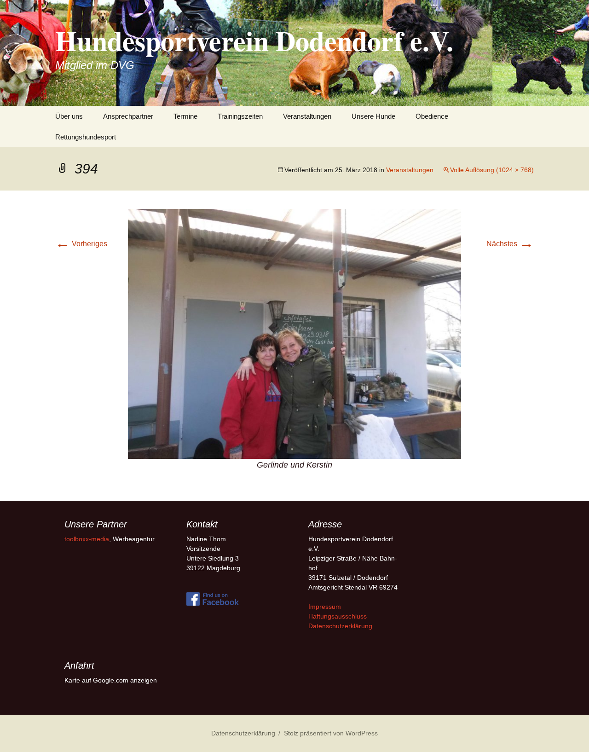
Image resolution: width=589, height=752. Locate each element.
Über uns (69, 116)
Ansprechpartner (128, 116)
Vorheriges (81, 244)
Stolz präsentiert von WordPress (331, 733)
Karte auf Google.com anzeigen (110, 680)
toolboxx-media (86, 539)
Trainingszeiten (240, 116)
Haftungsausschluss (337, 616)
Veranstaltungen (307, 116)
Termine (185, 116)
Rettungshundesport (85, 137)
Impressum (324, 606)
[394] (294, 333)
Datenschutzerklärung (340, 626)
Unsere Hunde (373, 116)
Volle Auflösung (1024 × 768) (492, 170)
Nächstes (510, 244)
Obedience (432, 116)
